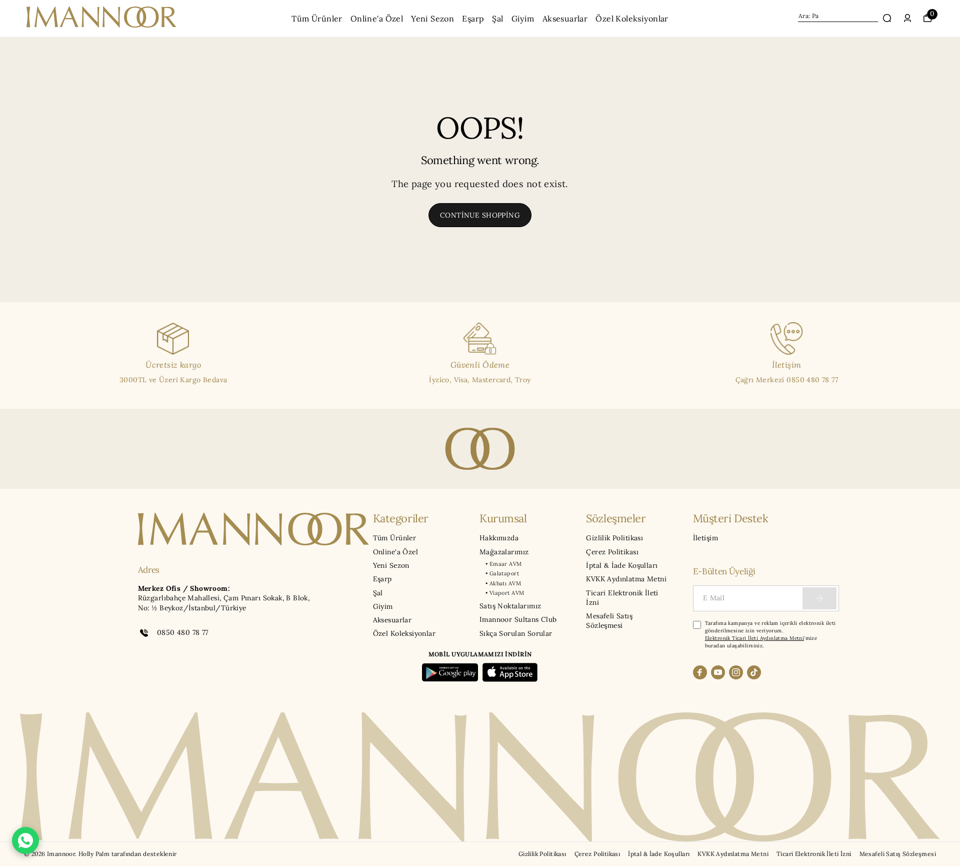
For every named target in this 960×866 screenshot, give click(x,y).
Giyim (523, 19)
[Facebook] (700, 672)
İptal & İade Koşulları (622, 565)
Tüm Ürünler (317, 19)
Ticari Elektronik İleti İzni (622, 597)
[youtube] (718, 672)
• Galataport (502, 573)
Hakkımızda (499, 537)
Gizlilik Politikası (614, 537)
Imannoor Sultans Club (518, 619)
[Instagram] (736, 672)
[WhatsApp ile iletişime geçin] (25, 840)
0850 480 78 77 (182, 632)
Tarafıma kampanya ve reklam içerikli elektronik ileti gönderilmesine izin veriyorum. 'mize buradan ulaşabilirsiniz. (770, 634)
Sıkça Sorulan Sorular (516, 633)
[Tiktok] (754, 672)
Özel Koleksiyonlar (632, 19)
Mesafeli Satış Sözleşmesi (609, 620)
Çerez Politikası (612, 551)
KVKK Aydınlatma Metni (626, 578)
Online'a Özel (376, 19)
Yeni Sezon (432, 19)
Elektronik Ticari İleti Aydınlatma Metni (754, 638)
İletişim (705, 537)
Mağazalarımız (504, 551)
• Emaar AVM (504, 563)
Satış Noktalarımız (510, 605)
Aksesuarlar (565, 19)
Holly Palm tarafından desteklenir (127, 853)
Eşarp (473, 19)
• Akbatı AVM (503, 583)
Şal (497, 19)
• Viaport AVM (505, 592)
